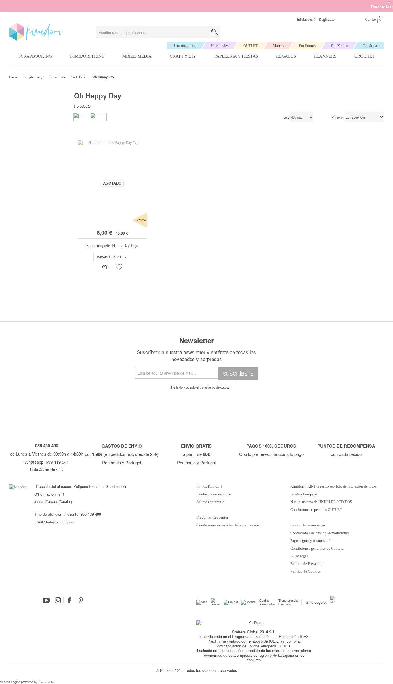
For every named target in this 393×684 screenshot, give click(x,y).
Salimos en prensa (210, 502)
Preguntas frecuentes (212, 517)
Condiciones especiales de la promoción (228, 525)
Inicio (13, 77)
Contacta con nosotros (214, 494)
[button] (119, 266)
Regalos (286, 56)
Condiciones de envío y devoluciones (319, 533)
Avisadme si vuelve (112, 257)
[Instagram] (58, 600)
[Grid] (98, 117)
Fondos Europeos (303, 494)
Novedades (219, 45)
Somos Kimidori (209, 486)
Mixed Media (137, 56)
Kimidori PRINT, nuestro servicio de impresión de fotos (333, 486)
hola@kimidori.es (60, 522)
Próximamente (185, 45)
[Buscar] (214, 32)
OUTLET (250, 45)
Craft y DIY (183, 56)
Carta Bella (79, 77)
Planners (325, 56)
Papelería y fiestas (236, 56)
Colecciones (57, 77)
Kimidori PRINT (87, 56)
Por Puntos (307, 45)
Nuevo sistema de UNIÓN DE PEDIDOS (321, 502)
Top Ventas (339, 45)
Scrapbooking (35, 56)
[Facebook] (69, 600)
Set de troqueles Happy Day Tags (112, 245)
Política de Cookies (305, 572)
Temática (370, 45)
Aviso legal (299, 556)
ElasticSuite (46, 682)
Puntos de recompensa (307, 525)
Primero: (338, 117)
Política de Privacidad (307, 564)
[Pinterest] (81, 600)
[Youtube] (46, 600)
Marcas (278, 45)
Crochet (364, 56)
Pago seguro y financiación (311, 541)
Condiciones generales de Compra (317, 549)
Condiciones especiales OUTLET (316, 510)
